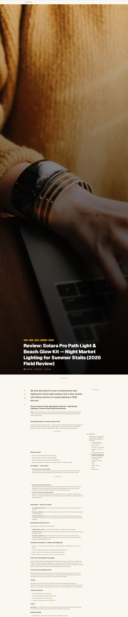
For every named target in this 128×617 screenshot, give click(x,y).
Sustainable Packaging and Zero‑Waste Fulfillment (69, 517)
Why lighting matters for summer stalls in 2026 (97, 443)
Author (93, 467)
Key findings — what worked (98, 447)
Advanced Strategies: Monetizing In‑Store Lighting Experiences (53, 490)
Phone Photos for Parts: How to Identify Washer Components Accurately (50, 615)
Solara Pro (39, 471)
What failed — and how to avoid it (97, 450)
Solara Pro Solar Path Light (69, 412)
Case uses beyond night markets (97, 461)
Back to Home (29, 2)
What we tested (95, 445)
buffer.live (52, 600)
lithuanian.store (52, 596)
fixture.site (48, 593)
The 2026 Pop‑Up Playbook (60, 576)
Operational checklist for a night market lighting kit (98, 455)
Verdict (93, 463)
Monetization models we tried (98, 452)
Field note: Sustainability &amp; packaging (97, 458)
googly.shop (49, 598)
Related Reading (95, 469)
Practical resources (96, 465)
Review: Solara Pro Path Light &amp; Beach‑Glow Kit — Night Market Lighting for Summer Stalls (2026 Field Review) (96, 438)
